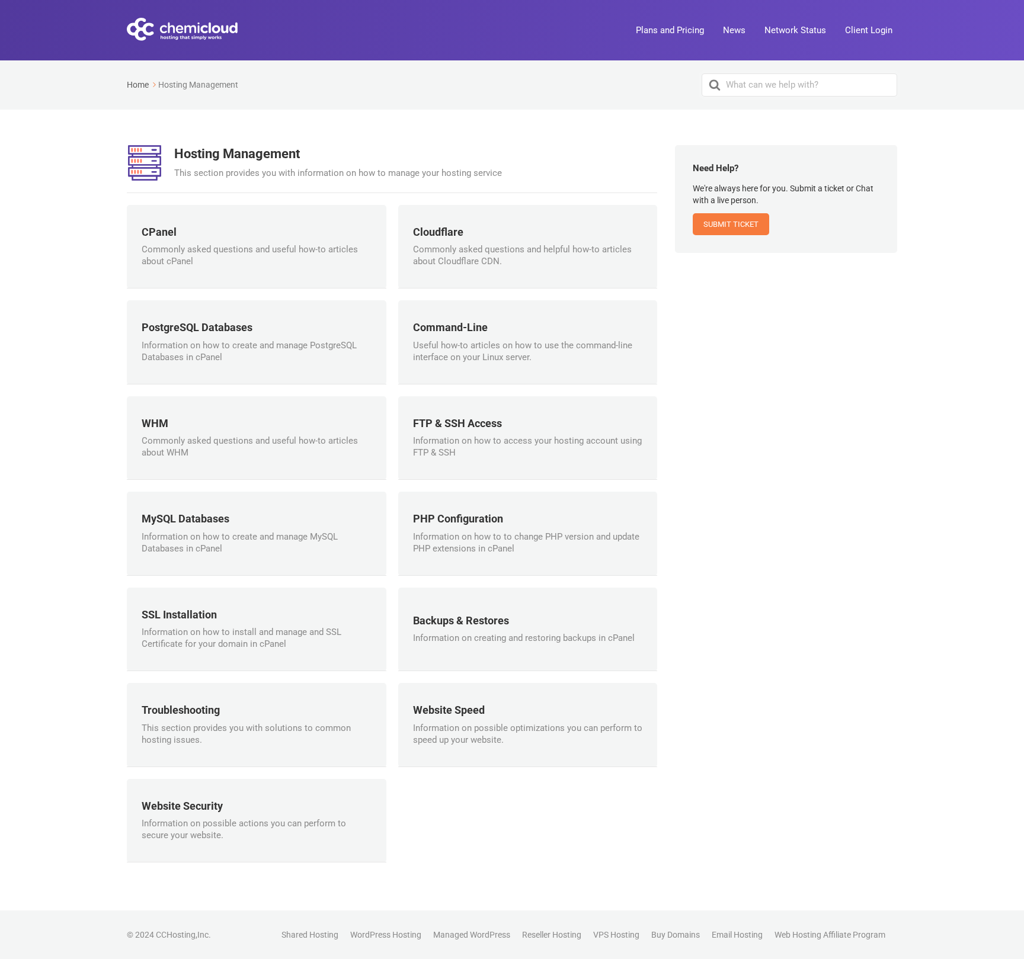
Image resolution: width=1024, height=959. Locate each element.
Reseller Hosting (551, 934)
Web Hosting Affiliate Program (830, 934)
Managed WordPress (471, 934)
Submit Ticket (731, 224)
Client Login (868, 30)
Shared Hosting (309, 934)
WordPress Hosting (385, 934)
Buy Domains (675, 934)
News (734, 30)
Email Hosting (737, 934)
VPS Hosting (616, 934)
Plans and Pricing (670, 30)
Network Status (795, 30)
